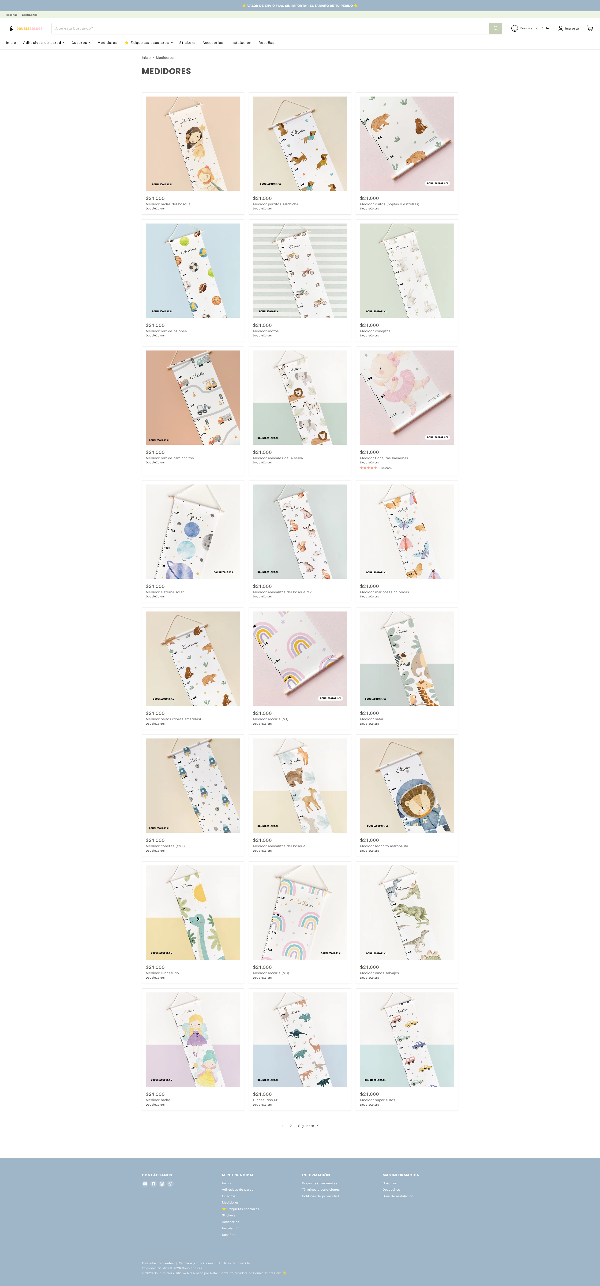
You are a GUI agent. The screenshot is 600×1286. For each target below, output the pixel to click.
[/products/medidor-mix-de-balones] (193, 271)
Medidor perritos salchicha (275, 204)
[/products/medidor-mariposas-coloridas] (407, 532)
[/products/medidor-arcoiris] (300, 658)
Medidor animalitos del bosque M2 (282, 592)
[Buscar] (495, 28)
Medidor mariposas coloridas (384, 592)
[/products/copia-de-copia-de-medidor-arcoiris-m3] (300, 912)
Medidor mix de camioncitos (170, 458)
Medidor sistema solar (165, 592)
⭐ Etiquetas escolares (147, 43)
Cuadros (79, 43)
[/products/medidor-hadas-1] (193, 1039)
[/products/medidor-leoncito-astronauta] (407, 785)
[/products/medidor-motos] (300, 271)
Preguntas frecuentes (319, 1183)
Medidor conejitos (375, 331)
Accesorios (213, 43)
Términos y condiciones (321, 1189)
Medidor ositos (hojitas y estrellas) (389, 204)
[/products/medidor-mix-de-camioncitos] (193, 397)
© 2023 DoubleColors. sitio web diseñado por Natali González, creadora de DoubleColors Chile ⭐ (214, 1273)
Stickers (187, 43)
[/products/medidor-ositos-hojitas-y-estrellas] (407, 144)
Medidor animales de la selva (278, 458)
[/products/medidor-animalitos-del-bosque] (300, 785)
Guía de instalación (398, 1196)
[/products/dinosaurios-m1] (300, 1039)
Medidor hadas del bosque (168, 204)
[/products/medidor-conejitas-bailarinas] (407, 397)
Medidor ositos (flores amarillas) (173, 719)
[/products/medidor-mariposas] (193, 785)
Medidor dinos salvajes (379, 973)
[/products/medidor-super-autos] (407, 1039)
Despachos (29, 14)
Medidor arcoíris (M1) (270, 719)
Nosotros (389, 1183)
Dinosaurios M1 (265, 1100)
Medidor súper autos (377, 1100)
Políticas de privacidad (320, 1196)
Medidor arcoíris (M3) (271, 973)
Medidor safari (372, 719)
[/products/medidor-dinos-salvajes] (407, 912)
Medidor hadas (158, 1100)
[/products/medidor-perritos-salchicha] (300, 144)
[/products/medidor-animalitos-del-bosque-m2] (300, 532)
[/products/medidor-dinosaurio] (193, 912)
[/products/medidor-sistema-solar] (193, 532)
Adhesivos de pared (43, 43)
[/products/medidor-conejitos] (407, 271)
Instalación (240, 43)
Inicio (11, 43)
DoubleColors (155, 208)
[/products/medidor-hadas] (407, 658)
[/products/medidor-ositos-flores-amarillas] (193, 658)
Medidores (107, 43)
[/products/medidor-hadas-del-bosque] (193, 144)
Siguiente (306, 1126)
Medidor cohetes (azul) (165, 846)
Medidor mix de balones (166, 331)
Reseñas (11, 14)
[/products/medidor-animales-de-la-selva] (300, 397)
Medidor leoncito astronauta (384, 846)
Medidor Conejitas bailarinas (384, 458)
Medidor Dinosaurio (162, 973)
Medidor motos (266, 331)
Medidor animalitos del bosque (279, 846)
